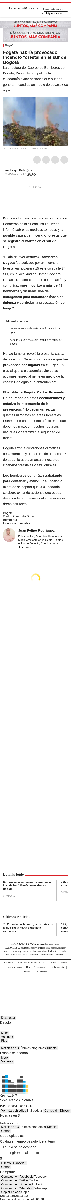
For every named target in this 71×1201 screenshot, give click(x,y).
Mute (4, 1033)
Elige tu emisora (54, 13)
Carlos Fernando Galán (19, 516)
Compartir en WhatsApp (17, 1188)
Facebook (37, 160)
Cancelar (19, 1163)
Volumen (7, 1037)
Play (4, 1040)
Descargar (7, 1195)
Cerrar (5, 1130)
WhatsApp (64, 160)
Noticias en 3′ (10, 1048)
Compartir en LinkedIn (16, 1184)
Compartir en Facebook (17, 1176)
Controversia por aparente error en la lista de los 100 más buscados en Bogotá (27, 885)
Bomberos (10, 519)
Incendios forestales (16, 523)
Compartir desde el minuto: (22, 1199)
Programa (31, 8)
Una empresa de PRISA (35, 983)
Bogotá (9, 45)
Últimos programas (33, 1048)
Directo (52, 1048)
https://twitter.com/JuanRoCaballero (35, 170)
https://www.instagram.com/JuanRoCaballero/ (39, 170)
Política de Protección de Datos (32, 962)
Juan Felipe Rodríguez (17, 170)
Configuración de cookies (18, 967)
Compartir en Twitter (14, 1180)
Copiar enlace (10, 1192)
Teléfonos (28, 971)
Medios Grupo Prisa (35, 992)
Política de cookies (59, 962)
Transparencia (40, 967)
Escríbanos (42, 971)
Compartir (51, 1110)
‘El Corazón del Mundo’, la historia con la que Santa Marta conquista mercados (28, 928)
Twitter (46, 160)
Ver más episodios (13, 1110)
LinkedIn (55, 160)
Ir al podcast (35, 1110)
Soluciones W (58, 967)
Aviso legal (8, 962)
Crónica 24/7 (8, 1095)
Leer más (25, 547)
